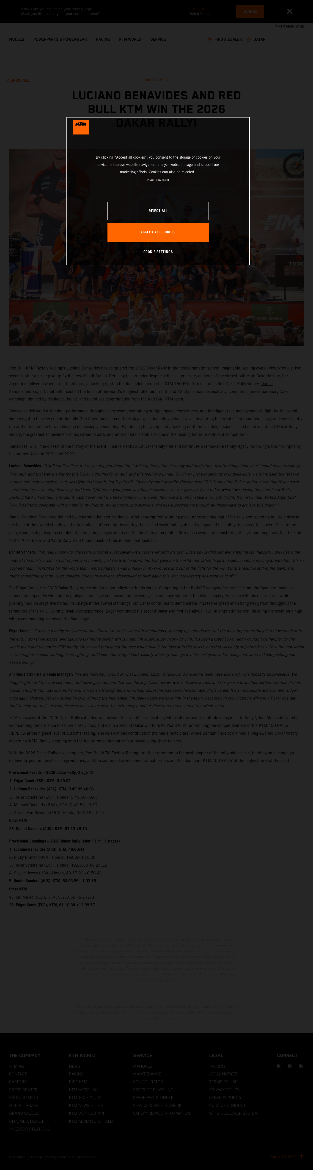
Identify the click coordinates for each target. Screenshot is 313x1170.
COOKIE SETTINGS (158, 252)
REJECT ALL (158, 211)
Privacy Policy (154, 180)
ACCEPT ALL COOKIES (158, 232)
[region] (158, 191)
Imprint (165, 180)
